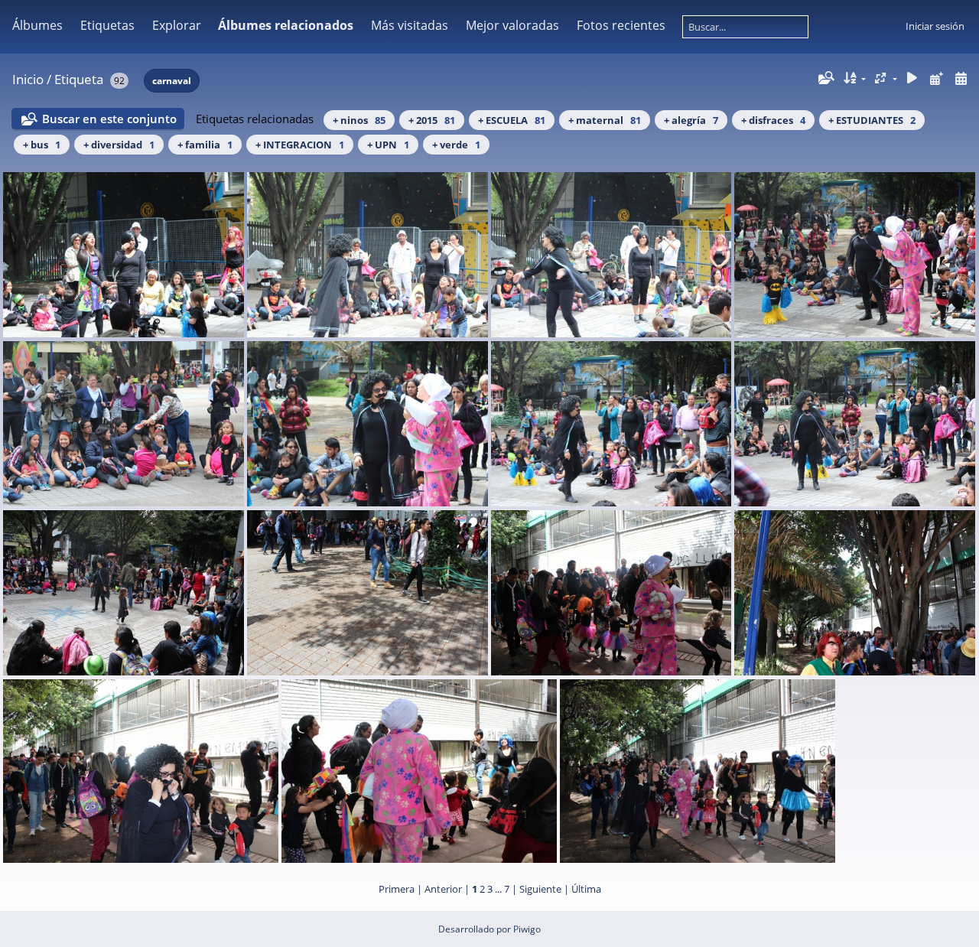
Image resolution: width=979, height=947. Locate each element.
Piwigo (527, 929)
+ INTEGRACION (299, 144)
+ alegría (691, 120)
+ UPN (388, 144)
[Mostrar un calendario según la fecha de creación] (960, 78)
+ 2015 (431, 120)
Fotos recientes (621, 25)
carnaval (171, 80)
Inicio (28, 79)
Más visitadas (409, 25)
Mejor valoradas (512, 25)
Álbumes (37, 25)
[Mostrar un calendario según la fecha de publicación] (936, 78)
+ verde (456, 144)
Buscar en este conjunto (109, 118)
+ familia (205, 144)
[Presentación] (912, 78)
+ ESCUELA (511, 120)
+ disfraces (773, 120)
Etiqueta (78, 79)
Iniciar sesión (935, 26)
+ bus (41, 144)
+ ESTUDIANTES (872, 120)
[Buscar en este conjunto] (825, 78)
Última (586, 889)
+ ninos (359, 120)
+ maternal (604, 120)
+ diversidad (118, 144)
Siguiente (540, 889)
